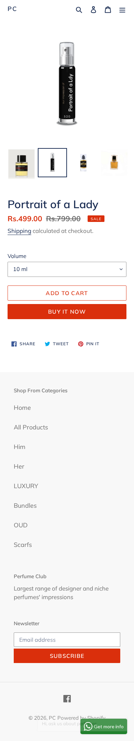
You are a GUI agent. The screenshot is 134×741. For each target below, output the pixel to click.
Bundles (25, 505)
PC (12, 9)
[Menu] (122, 9)
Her (19, 466)
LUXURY (26, 486)
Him (19, 447)
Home (22, 408)
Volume (17, 255)
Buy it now (67, 311)
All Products (31, 427)
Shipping (19, 230)
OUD (20, 525)
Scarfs (23, 545)
